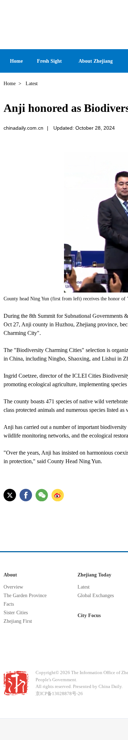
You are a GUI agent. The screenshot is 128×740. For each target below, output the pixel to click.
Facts (9, 604)
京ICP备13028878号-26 (59, 693)
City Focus (89, 615)
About (10, 575)
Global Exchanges (96, 595)
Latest (84, 587)
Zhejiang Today (94, 575)
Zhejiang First (18, 621)
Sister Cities (16, 612)
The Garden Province (25, 595)
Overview (13, 587)
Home (10, 83)
